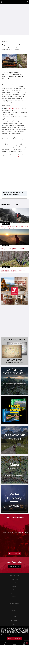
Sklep (14, 589)
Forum (14, 586)
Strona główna (14, 575)
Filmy (14, 600)
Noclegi (14, 607)
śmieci (10, 194)
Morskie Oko (19, 192)
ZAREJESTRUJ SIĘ (14, 566)
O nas (14, 616)
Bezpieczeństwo (14, 603)
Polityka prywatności (14, 624)
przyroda (5, 194)
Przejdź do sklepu (14, 553)
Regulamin (14, 620)
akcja (7, 192)
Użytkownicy (14, 593)
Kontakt (14, 610)
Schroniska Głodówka (15, 108)
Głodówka (13, 192)
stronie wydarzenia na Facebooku (11, 156)
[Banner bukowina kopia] (14, 304)
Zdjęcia (14, 596)
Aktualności (14, 579)
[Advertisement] (14, 19)
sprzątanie (16, 194)
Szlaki (14, 582)
